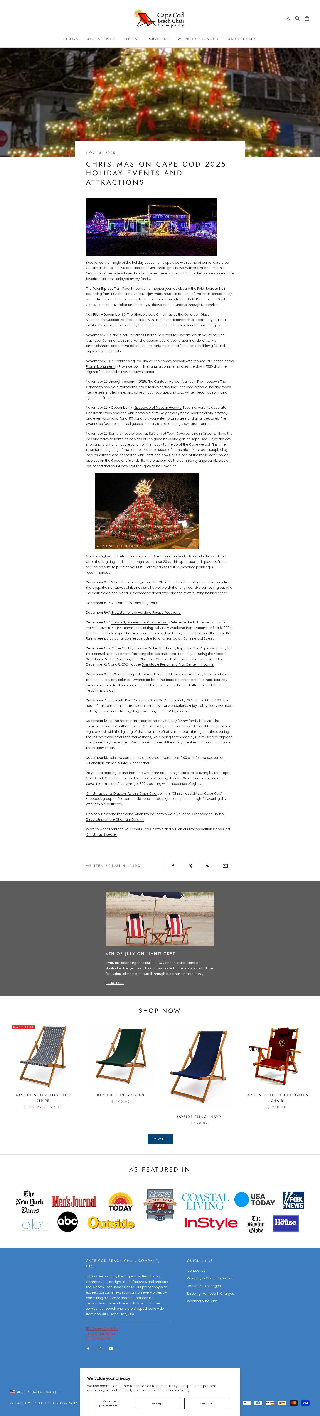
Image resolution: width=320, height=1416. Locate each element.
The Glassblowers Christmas (150, 314)
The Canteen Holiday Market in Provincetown (183, 381)
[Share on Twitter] (190, 866)
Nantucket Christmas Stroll (129, 587)
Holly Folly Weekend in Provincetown (139, 622)
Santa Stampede (128, 674)
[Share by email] (225, 866)
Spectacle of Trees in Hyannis (157, 407)
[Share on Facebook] (173, 866)
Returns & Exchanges (204, 1286)
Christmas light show (164, 778)
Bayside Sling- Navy (199, 1116)
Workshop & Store (198, 39)
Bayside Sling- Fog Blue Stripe (43, 1098)
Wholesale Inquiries (202, 1301)
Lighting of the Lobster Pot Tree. (131, 449)
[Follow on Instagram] (99, 1348)
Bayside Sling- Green (121, 1095)
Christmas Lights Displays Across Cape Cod (121, 793)
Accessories (101, 39)
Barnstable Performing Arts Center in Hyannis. (178, 664)
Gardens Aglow (98, 556)
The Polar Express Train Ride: (108, 288)
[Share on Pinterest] (208, 866)
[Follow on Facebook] (88, 1348)
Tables (130, 39)
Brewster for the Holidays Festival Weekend (145, 612)
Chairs (70, 39)
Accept (158, 1403)
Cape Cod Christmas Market (133, 335)
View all (160, 1139)
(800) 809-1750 (98, 1339)
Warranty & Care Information (210, 1278)
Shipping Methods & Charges (210, 1293)
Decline (206, 1403)
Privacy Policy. (179, 1390)
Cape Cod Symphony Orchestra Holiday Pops (148, 648)
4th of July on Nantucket (140, 954)
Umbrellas (157, 39)
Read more (115, 982)
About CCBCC (242, 39)
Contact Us (196, 1270)
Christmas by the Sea (160, 726)
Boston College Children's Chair (277, 1098)
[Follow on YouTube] (111, 1348)
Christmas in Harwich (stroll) (134, 602)
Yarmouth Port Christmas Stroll (133, 700)
